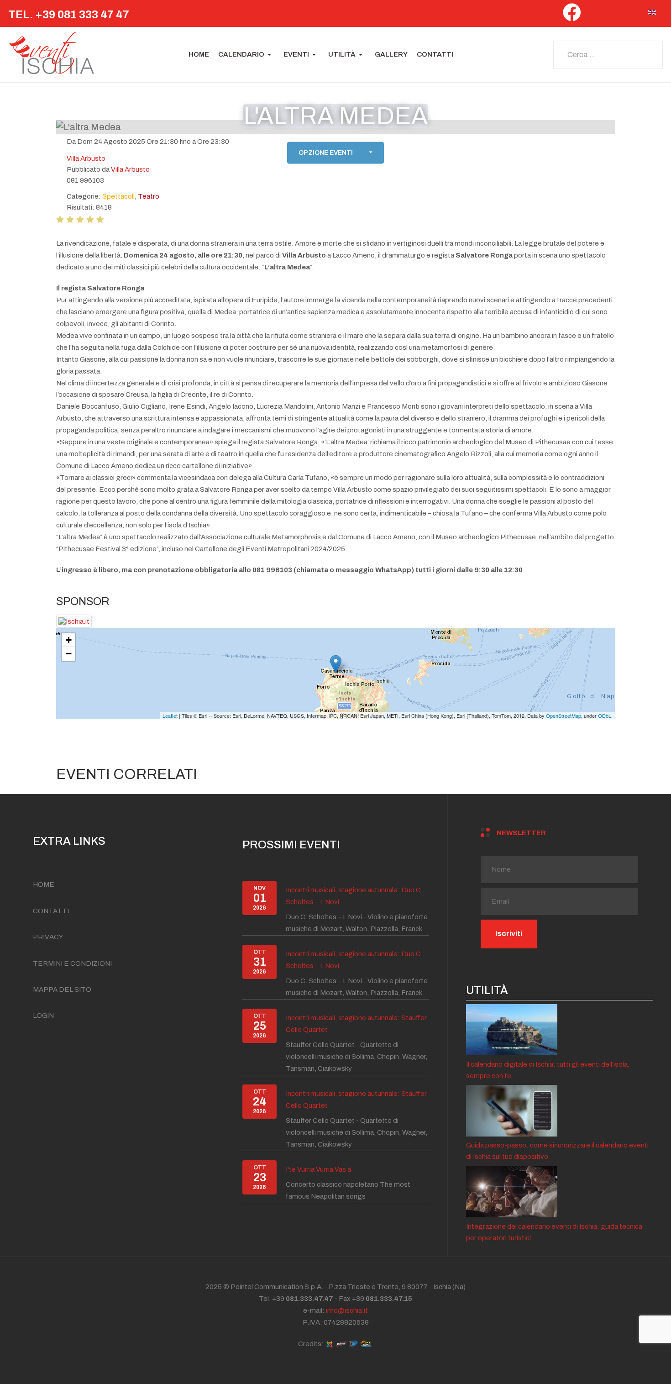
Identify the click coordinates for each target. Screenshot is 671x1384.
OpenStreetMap (563, 715)
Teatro (148, 196)
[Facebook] (572, 16)
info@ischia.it (347, 1310)
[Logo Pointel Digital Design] (353, 1343)
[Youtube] (633, 15)
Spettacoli (118, 196)
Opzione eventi (326, 152)
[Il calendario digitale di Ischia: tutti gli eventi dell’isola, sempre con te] (511, 1029)
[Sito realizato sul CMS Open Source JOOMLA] (329, 1343)
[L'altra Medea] (335, 664)
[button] (246, 54)
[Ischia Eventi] (51, 55)
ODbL (604, 715)
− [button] (69, 653)
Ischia (442, 1286)
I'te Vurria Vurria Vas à (318, 1169)
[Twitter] (594, 15)
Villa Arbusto (130, 169)
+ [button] (69, 640)
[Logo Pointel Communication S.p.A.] (341, 1343)
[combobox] (608, 55)
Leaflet (170, 715)
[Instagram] (613, 15)
